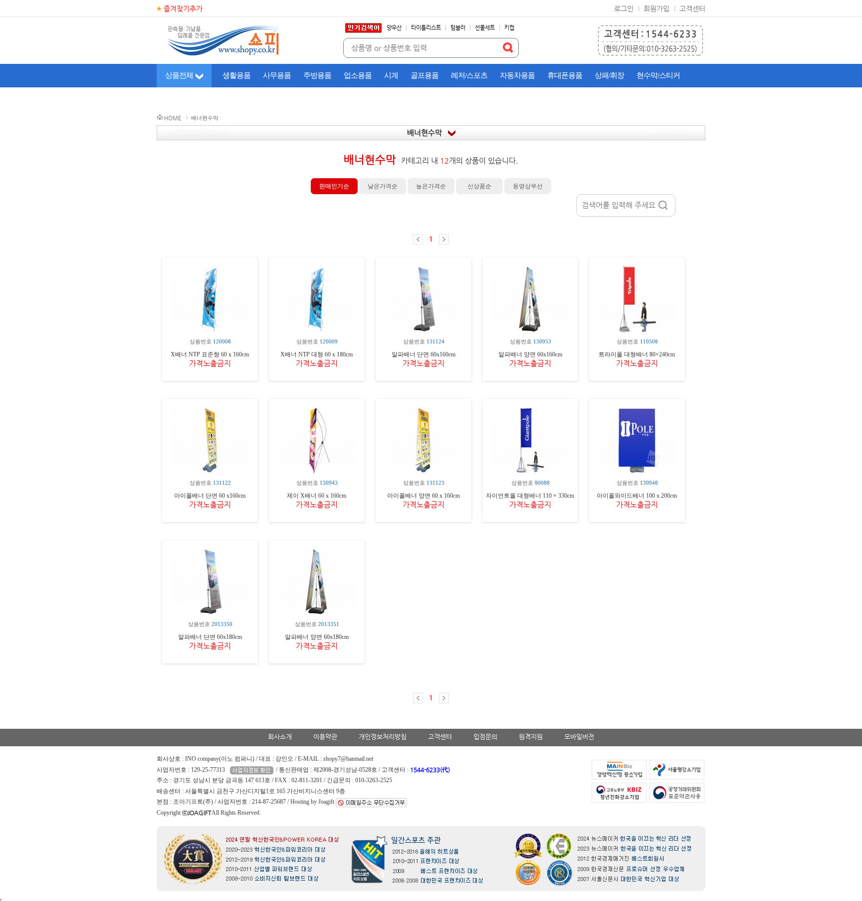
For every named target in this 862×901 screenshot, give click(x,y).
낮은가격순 (383, 186)
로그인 (624, 8)
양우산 (394, 27)
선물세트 (485, 27)
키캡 (509, 27)
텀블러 (457, 27)
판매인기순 (334, 186)
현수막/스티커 (658, 75)
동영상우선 (528, 186)
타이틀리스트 (426, 27)
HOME (172, 118)
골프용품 (424, 75)
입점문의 (485, 736)
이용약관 (325, 736)
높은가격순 (431, 186)
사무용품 (277, 75)
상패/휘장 (609, 75)
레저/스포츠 (469, 75)
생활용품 (236, 75)
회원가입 (656, 8)
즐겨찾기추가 (183, 8)
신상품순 (479, 186)
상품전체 (179, 75)
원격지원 (531, 736)
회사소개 (280, 736)
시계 (391, 75)
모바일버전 (579, 736)
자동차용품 (517, 75)
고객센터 (692, 8)
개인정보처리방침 (383, 736)
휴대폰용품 (564, 75)
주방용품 (317, 75)
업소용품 (358, 75)
